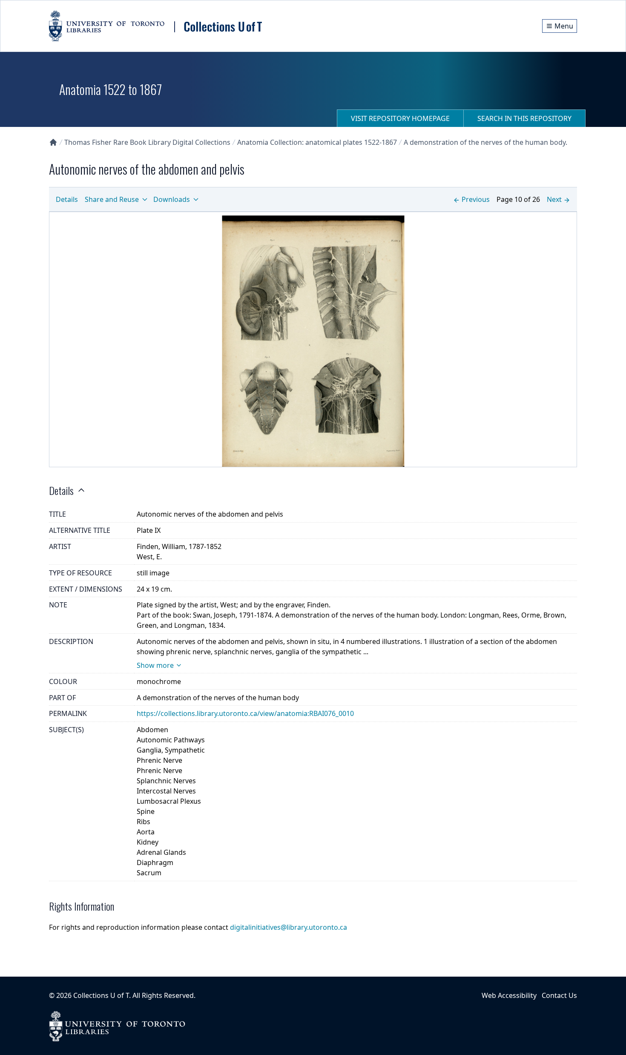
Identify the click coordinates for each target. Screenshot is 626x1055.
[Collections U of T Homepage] (53, 142)
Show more (155, 665)
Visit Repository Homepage (400, 118)
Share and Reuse (112, 199)
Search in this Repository (524, 118)
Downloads (171, 199)
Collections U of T (101, 995)
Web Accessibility (509, 995)
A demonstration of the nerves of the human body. (485, 142)
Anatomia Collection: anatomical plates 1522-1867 (317, 142)
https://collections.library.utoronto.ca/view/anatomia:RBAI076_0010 (245, 713)
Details (67, 199)
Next (554, 199)
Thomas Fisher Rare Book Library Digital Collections (147, 142)
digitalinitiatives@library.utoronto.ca (288, 927)
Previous (476, 199)
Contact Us (559, 995)
